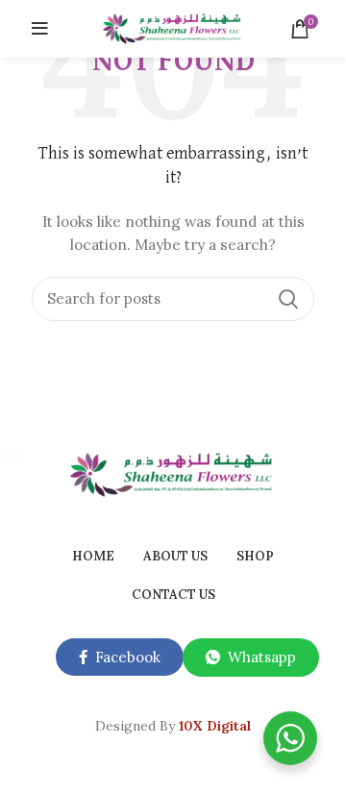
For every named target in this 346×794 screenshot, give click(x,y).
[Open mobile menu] (40, 29)
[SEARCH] (288, 299)
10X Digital (215, 725)
